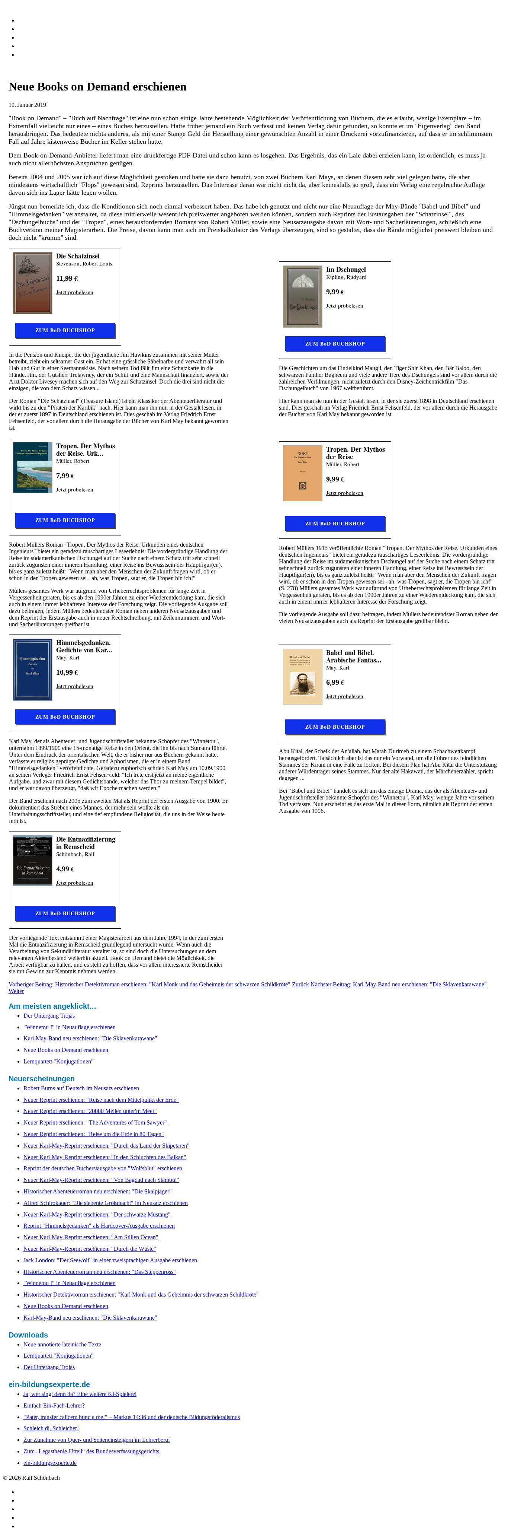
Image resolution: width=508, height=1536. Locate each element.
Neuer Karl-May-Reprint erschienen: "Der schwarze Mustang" (97, 1214)
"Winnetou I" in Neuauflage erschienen (69, 1283)
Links (26, 37)
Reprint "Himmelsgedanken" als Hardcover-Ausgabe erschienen (99, 1225)
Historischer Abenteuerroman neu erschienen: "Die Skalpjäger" (97, 1191)
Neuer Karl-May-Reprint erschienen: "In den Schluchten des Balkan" (104, 1157)
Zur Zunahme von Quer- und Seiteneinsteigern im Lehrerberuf (96, 1440)
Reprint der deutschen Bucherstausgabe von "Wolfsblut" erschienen (102, 1168)
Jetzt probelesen (74, 292)
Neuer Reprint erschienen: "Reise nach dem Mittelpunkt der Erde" (101, 1100)
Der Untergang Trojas (49, 1367)
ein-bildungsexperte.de (50, 1463)
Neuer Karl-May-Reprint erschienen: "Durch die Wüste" (89, 1249)
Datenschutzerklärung (54, 45)
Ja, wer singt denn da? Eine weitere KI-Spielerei (79, 1394)
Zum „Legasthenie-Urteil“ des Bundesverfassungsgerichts (91, 1451)
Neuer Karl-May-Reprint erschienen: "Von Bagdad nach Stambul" (101, 1180)
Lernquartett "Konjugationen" (58, 1355)
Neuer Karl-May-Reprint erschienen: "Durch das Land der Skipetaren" (106, 1145)
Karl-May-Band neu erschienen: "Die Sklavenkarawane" (90, 1317)
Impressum (36, 54)
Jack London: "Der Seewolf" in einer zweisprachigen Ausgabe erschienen (110, 1260)
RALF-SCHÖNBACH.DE (35, 6)
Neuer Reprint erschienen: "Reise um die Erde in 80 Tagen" (93, 1134)
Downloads (36, 20)
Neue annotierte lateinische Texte (62, 1344)
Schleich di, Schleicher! (51, 1428)
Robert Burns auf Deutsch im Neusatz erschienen (81, 1088)
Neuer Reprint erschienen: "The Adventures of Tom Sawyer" (95, 1122)
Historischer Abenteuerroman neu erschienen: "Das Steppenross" (99, 1272)
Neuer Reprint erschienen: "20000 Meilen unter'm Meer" (90, 1111)
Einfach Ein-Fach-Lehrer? (54, 1405)
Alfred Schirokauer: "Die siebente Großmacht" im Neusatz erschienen (105, 1203)
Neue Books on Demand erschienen (65, 1306)
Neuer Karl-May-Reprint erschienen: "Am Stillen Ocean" (90, 1237)
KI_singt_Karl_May (49, 28)
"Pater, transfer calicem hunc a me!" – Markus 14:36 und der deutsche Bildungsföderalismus (131, 1417)
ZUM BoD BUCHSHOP (65, 330)
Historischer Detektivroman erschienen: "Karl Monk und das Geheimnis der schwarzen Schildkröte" (141, 1294)
